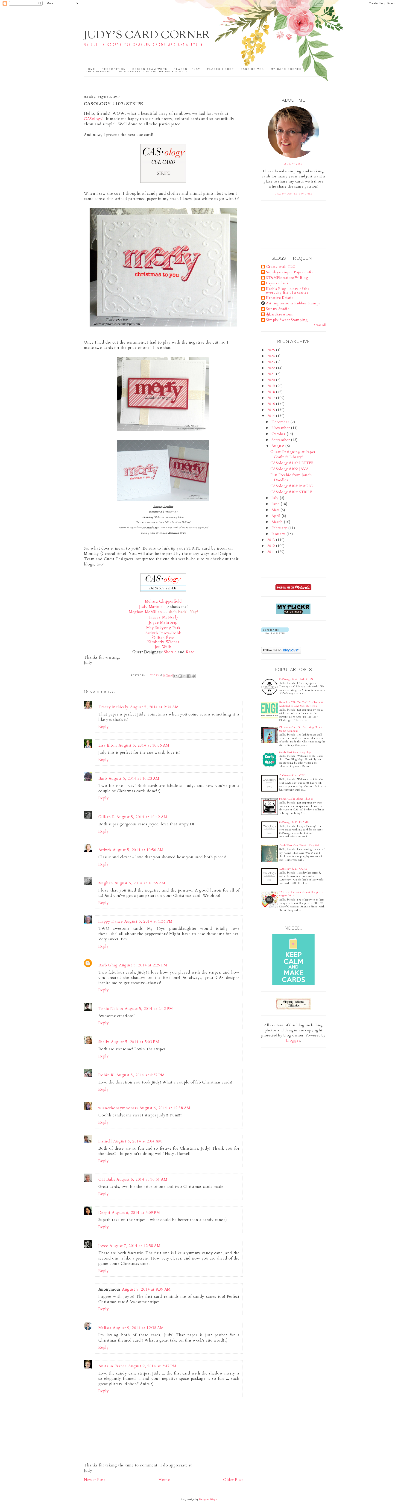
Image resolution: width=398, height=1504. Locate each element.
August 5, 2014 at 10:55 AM (139, 883)
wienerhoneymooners (118, 1108)
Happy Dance (110, 921)
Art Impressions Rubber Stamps (293, 303)
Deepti (104, 1212)
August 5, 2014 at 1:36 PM (148, 921)
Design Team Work (149, 69)
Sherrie (170, 652)
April (276, 515)
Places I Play (187, 69)
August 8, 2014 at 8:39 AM (146, 1289)
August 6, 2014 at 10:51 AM (141, 1179)
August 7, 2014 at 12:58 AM (134, 1245)
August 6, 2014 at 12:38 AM (164, 1108)
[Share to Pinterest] (193, 676)
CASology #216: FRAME (294, 822)
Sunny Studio (278, 308)
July (276, 497)
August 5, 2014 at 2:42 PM (149, 1008)
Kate (190, 652)
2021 (271, 374)
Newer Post (94, 1479)
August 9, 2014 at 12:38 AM (138, 1327)
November (281, 427)
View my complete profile (293, 193)
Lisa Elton (107, 745)
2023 (271, 362)
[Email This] (175, 676)
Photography (98, 71)
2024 (271, 356)
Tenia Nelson (110, 1008)
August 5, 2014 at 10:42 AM (141, 817)
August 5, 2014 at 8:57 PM (140, 1075)
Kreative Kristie (279, 297)
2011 (271, 551)
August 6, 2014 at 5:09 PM (136, 1212)
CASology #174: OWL (292, 775)
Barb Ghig (108, 965)
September (281, 439)
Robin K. (106, 1075)
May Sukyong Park (163, 627)
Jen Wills (163, 646)
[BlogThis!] (180, 676)
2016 (271, 403)
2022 (271, 368)
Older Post (233, 1479)
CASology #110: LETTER (292, 462)
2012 (271, 545)
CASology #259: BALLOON (296, 679)
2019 (271, 386)
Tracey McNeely (113, 707)
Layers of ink (277, 283)
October (279, 433)
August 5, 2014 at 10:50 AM (138, 850)
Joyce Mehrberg (163, 622)
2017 (271, 397)
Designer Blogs (208, 1499)
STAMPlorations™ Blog (287, 277)
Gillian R (106, 817)
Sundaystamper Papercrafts (289, 272)
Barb (102, 778)
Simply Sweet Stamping (287, 319)
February (280, 527)
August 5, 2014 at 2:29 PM (143, 965)
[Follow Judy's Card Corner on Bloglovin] (275, 632)
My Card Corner (286, 69)
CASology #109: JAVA (289, 468)
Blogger (293, 1040)
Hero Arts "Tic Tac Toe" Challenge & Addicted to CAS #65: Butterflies (301, 704)
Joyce (103, 1245)
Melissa (104, 1327)
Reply (103, 726)
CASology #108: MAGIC (291, 486)
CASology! (93, 118)
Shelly (103, 1042)
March (278, 521)
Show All (320, 325)
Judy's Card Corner (147, 35)
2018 (271, 391)
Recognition (114, 69)
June (276, 503)
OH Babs (106, 1179)
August (278, 445)
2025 (271, 350)
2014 (271, 415)
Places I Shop (220, 69)
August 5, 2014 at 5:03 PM (135, 1042)
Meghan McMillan (145, 612)
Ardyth (104, 850)
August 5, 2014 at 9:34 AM (154, 707)
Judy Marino (150, 606)
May (276, 509)
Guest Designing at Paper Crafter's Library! (293, 454)
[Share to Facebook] (189, 676)
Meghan (105, 883)
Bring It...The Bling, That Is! (296, 799)
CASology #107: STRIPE (291, 491)
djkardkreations (279, 314)
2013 (271, 539)
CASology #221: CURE (293, 869)
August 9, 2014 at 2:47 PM (152, 1366)
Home (90, 69)
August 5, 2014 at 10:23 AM (133, 778)
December (281, 421)
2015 (271, 409)
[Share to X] (184, 676)
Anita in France (112, 1366)
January (279, 533)
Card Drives (252, 69)
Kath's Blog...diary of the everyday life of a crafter (288, 290)
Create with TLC (281, 266)
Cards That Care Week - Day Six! (299, 845)
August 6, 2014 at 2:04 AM (137, 1141)
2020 (271, 380)
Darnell (105, 1141)
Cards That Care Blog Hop (295, 752)
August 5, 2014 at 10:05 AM (143, 745)
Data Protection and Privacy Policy (153, 71)
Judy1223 (293, 163)
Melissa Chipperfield (163, 601)
